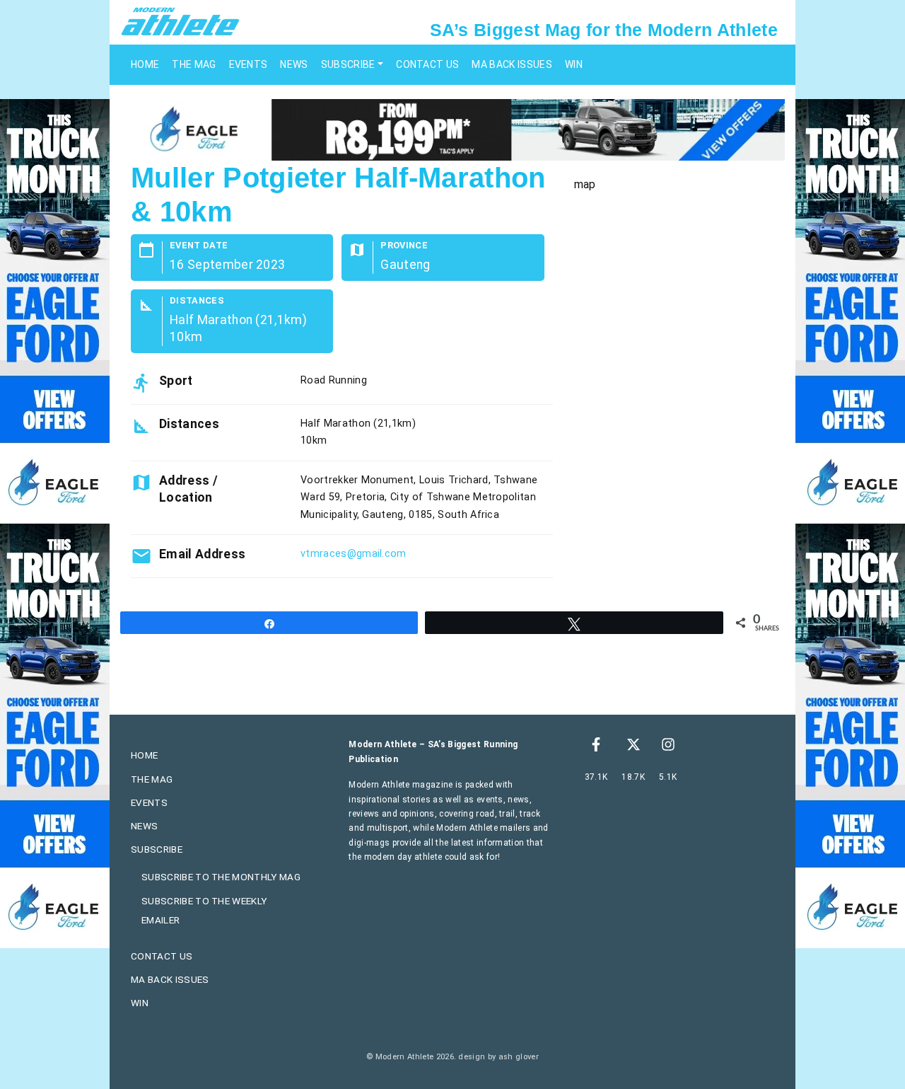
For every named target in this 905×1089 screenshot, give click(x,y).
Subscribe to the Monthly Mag (220, 876)
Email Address (202, 554)
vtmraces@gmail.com (353, 554)
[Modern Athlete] (180, 20)
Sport (176, 381)
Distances (197, 301)
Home (145, 64)
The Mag (194, 64)
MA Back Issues (511, 64)
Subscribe (348, 64)
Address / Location (188, 489)
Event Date (199, 245)
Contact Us (427, 64)
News (294, 64)
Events (248, 64)
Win (574, 64)
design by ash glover (498, 1056)
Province (404, 245)
